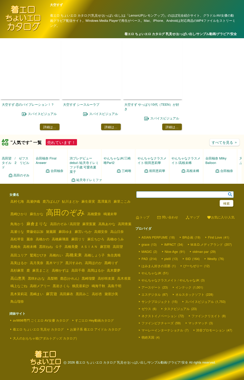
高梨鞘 (52, 293)
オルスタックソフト (189, 309)
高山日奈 (117, 246)
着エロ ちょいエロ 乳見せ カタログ (38, 344)
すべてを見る (224, 142)
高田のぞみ (21, 175)
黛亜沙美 (111, 308)
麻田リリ (78, 254)
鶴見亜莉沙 (80, 300)
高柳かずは (60, 285)
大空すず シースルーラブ (81, 104)
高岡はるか (95, 285)
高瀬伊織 (33, 216)
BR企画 (187, 252)
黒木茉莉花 (18, 308)
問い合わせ (167, 232)
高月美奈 (36, 277)
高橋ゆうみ (115, 254)
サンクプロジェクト (155, 316)
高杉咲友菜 (106, 293)
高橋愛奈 (94, 228)
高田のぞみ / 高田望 (65, 238)
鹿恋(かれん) (69, 293)
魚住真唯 (114, 270)
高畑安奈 (101, 246)
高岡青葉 (124, 238)
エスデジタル (151, 309)
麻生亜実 (88, 216)
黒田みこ (82, 308)
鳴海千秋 (98, 300)
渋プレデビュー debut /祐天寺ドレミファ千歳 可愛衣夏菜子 (84, 180)
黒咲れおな (36, 293)
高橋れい (56, 270)
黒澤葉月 (104, 216)
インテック (183, 302)
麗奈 (29, 254)
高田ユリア (18, 270)
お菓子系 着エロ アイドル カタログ (95, 344)
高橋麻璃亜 (60, 254)
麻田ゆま (65, 246)
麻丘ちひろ (95, 254)
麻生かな (36, 228)
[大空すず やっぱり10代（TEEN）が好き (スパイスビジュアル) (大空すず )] (153, 98)
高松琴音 (17, 254)
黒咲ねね (46, 261)
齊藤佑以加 (34, 246)
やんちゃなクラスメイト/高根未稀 (185, 160)
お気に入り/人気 (221, 232)
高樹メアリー (40, 300)
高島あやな (106, 238)
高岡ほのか (93, 277)
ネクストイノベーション (159, 330)
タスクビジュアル (177, 323)
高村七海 (17, 216)
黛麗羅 (51, 246)
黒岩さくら (61, 300)
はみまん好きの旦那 (155, 280)
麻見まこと (40, 285)
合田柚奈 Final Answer (46, 160)
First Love (215, 252)
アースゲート (151, 302)
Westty (212, 273)
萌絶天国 (147, 352)
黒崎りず (111, 277)
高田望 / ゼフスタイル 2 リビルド (15, 162)
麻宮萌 (105, 261)
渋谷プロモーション (210, 345)
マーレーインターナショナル (162, 345)
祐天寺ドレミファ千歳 (92, 194)
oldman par (201, 266)
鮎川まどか (70, 216)
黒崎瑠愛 (88, 293)
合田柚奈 (57, 170)
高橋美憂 (71, 261)
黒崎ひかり (18, 228)
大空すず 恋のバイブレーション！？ (28, 104)
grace (145, 259)
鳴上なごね (18, 300)
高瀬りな (17, 246)
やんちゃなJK (151, 288)
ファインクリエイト (205, 330)
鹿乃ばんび (51, 216)
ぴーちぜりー (193, 280)
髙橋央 (15, 261)
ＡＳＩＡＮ (89, 261)
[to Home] (23, 30)
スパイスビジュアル (42, 113)
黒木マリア (54, 277)
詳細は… (49, 126)
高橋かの (42, 254)
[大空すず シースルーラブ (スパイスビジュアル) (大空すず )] (91, 98)
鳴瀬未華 (110, 228)
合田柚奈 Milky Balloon (215, 160)
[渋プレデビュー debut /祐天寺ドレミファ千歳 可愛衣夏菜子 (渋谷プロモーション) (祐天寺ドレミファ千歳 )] (84, 166)
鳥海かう (17, 238)
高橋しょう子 (94, 270)
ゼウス (146, 323)
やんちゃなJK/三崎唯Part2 (117, 160)
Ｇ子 (58, 261)
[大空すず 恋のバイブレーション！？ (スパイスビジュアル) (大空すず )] (30, 98)
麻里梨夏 (89, 238)
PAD (144, 273)
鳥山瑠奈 (17, 316)
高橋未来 (73, 270)
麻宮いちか (83, 246)
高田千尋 (78, 285)
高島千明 (114, 300)
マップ (192, 232)
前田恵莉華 (157, 170)
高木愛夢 (113, 285)
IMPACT (170, 259)
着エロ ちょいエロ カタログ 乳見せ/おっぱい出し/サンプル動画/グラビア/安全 (181, 33)
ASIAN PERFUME (154, 252)
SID (188, 273)
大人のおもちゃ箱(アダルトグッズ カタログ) (45, 353)
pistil (167, 273)
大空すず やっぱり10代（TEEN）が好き (151, 106)
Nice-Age (171, 266)
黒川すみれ (73, 277)
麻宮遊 (51, 308)
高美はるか (18, 277)
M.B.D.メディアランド (207, 259)
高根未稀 (192, 170)
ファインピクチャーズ (157, 338)
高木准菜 (124, 293)
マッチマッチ (198, 338)
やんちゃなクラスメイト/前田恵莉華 (152, 160)
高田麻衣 (66, 308)
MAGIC (146, 266)
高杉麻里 (17, 285)
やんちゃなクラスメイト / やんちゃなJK (170, 295)
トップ (142, 232)
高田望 (118, 261)
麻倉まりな (37, 238)
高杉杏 (97, 308)
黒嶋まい (36, 308)
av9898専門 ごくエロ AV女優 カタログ (41, 335)
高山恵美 (17, 293)
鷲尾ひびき (38, 270)
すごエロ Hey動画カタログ (94, 335)
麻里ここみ (122, 216)
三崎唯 (126, 170)
